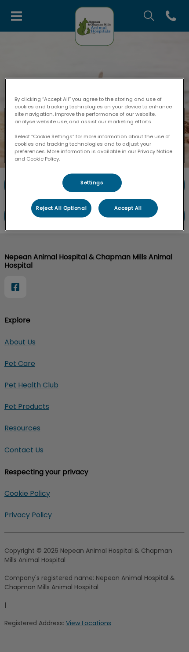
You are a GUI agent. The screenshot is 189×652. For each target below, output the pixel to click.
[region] (95, 154)
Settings (92, 182)
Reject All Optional (61, 207)
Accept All (128, 207)
